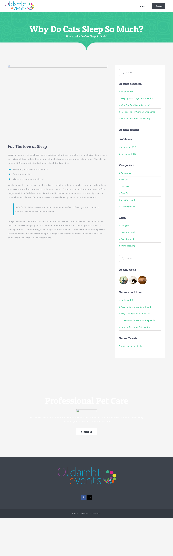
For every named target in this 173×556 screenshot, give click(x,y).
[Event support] (123, 280)
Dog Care (125, 193)
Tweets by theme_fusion (131, 346)
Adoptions (126, 173)
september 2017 (128, 147)
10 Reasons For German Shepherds (138, 112)
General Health (128, 200)
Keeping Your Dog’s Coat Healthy (137, 98)
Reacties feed (127, 239)
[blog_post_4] (57, 66)
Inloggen (125, 225)
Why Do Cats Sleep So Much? (135, 105)
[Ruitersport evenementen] (133, 280)
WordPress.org (128, 246)
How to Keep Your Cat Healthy (135, 118)
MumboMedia (95, 513)
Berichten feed (128, 232)
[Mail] (89, 497)
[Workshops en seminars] (142, 280)
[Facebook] (83, 497)
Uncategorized (128, 206)
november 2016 (128, 154)
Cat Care (125, 186)
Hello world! (127, 91)
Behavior (125, 179)
